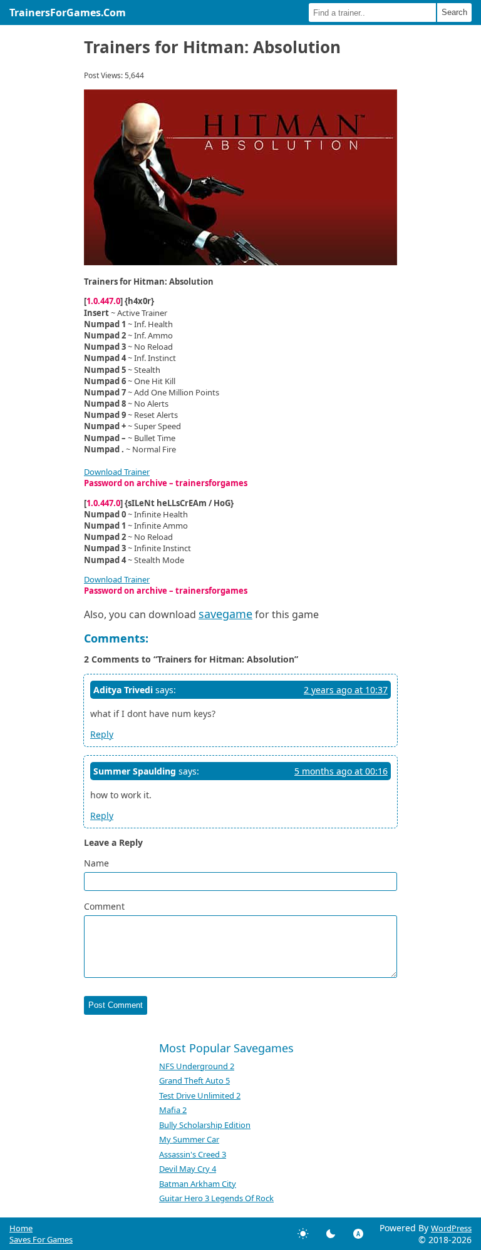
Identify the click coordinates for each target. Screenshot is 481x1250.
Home (21, 1228)
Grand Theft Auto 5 (194, 1080)
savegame (225, 613)
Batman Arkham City (197, 1183)
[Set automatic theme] (358, 1233)
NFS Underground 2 (196, 1066)
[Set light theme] (303, 1233)
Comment (104, 906)
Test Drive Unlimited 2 (199, 1095)
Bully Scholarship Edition (205, 1125)
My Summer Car (189, 1139)
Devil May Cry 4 (187, 1168)
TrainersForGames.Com (67, 12)
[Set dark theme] (330, 1233)
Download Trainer (117, 471)
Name (96, 863)
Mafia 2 (173, 1109)
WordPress (451, 1228)
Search (454, 12)
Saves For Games (41, 1239)
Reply (101, 734)
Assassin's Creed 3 (192, 1154)
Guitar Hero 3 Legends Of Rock (216, 1198)
